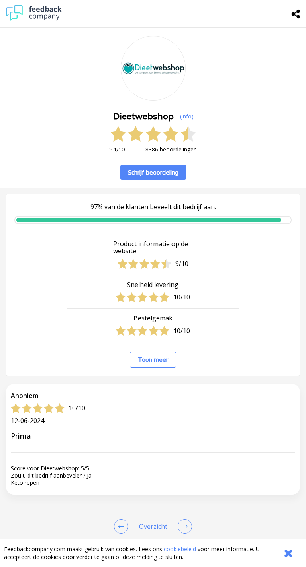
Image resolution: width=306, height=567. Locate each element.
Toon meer (153, 359)
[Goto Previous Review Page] (122, 526)
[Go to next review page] (183, 526)
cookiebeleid (180, 549)
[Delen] (296, 14)
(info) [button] (187, 116)
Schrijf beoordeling (153, 172)
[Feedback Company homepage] (34, 18)
